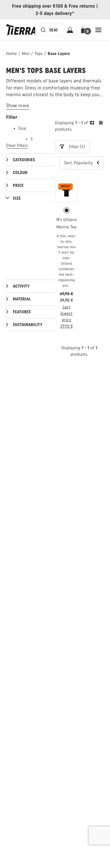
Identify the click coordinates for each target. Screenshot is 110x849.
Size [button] (17, 198)
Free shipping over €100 (37, 6)
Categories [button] (24, 159)
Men (25, 53)
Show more (17, 105)
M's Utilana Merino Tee (66, 223)
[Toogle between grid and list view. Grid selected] (96, 123)
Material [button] (22, 299)
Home (11, 53)
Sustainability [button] (27, 324)
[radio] (67, 210)
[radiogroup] (66, 210)
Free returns (82, 6)
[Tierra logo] (21, 30)
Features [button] (22, 311)
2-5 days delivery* (55, 13)
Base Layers (59, 53)
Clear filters (17, 145)
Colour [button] (20, 172)
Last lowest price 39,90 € (66, 316)
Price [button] (18, 185)
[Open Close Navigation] (98, 29)
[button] (84, 30)
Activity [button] (21, 286)
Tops (39, 53)
